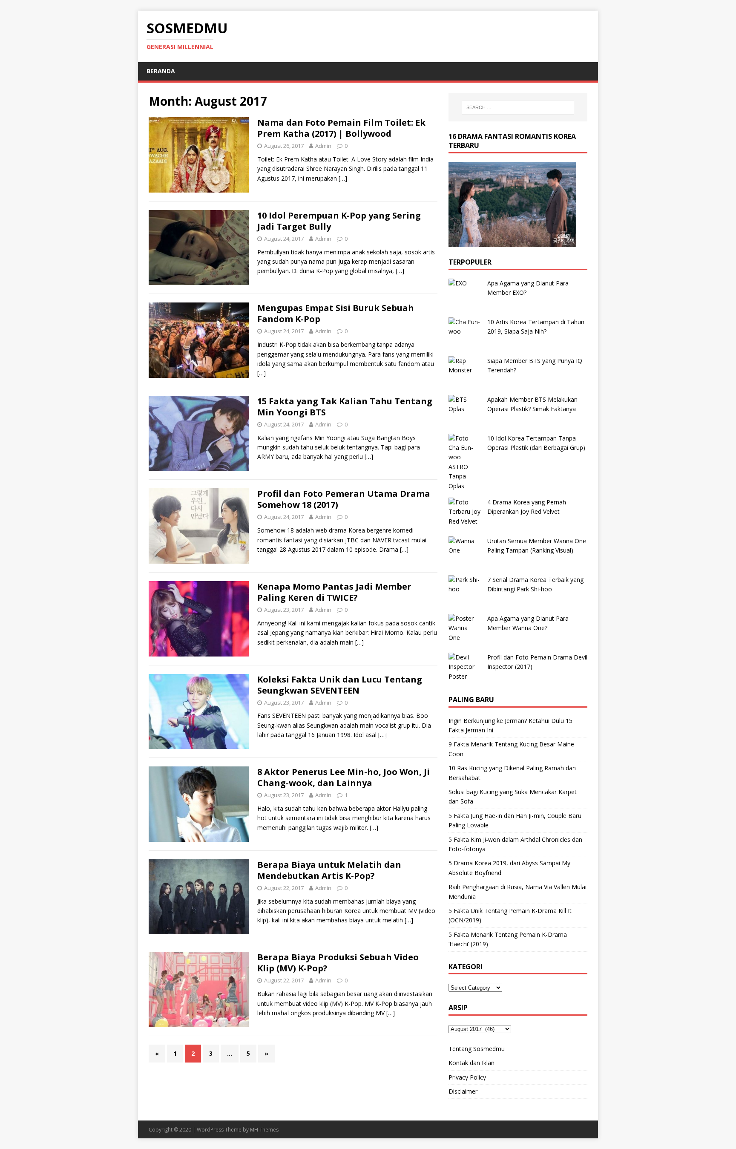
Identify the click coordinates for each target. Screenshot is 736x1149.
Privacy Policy (467, 1077)
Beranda (161, 71)
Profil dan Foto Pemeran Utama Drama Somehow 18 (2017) (343, 499)
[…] (343, 178)
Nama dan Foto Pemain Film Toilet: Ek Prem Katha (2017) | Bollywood (341, 128)
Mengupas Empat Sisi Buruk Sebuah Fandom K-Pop (335, 313)
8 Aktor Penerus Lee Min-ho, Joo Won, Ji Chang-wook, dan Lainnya (343, 777)
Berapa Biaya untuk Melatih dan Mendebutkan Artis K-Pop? (329, 870)
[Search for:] (518, 107)
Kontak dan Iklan (471, 1063)
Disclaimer (462, 1091)
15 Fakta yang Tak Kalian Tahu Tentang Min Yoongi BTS (344, 406)
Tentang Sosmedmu (476, 1049)
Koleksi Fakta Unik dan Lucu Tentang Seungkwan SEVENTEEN (339, 685)
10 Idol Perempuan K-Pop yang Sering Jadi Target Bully (339, 221)
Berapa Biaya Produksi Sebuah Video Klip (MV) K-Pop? (338, 962)
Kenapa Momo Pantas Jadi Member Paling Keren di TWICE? (334, 592)
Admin (323, 146)
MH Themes (264, 1129)
